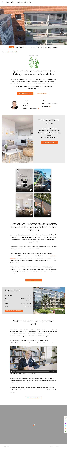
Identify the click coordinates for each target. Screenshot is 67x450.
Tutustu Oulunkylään (33, 398)
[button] (33, 359)
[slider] (32, 371)
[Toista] (11, 371)
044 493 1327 (25, 105)
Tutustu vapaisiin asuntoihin (13, 310)
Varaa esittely (45, 106)
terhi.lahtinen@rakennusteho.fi (30, 108)
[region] (33, 47)
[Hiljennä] (53, 371)
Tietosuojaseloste (5, 447)
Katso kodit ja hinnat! (49, 142)
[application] (33, 359)
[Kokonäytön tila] (55, 371)
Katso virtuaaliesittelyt (25, 93)
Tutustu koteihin (41, 93)
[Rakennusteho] (2, 2)
